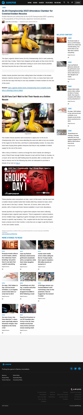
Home (30, 2)
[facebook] (79, 368)
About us (4, 375)
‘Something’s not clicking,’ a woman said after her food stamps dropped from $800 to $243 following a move (28, 289)
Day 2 (18, 163)
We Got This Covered (62, 394)
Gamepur (65, 392)
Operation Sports (63, 397)
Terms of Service (6, 380)
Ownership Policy (17, 377)
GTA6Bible (43, 401)
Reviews (57, 2)
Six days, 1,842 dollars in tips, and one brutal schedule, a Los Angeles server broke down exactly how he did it (10, 289)
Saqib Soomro (5, 266)
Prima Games (43, 394)
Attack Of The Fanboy (75, 392)
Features (49, 2)
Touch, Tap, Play (42, 399)
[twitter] (75, 368)
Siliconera (52, 394)
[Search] (64, 2)
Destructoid (78, 394)
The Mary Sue (77, 397)
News (35, 2)
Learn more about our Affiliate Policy (9, 233)
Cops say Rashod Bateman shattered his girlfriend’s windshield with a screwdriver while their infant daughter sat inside (74, 70)
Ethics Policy (16, 375)
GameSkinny (52, 397)
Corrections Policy (17, 380)
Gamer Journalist (42, 397)
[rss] (71, 368)
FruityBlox (65, 399)
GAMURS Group (78, 405)
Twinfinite (52, 392)
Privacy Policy (5, 377)
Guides (41, 2)
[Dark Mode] (68, 2)
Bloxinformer (77, 399)
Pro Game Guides (42, 392)
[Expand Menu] (72, 2)
